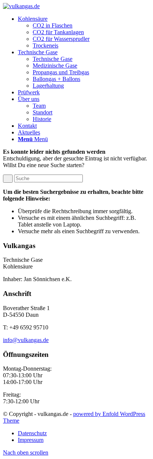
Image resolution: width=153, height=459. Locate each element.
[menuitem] (84, 32)
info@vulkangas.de (26, 340)
